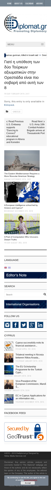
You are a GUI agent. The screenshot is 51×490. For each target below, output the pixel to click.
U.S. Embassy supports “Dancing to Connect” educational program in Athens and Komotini (15, 133)
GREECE (17, 111)
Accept (28, 483)
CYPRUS (9, 335)
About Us (18, 3)
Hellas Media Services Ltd (15, 455)
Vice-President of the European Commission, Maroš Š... (31, 384)
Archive (39, 3)
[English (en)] (5, 267)
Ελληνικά (9, 105)
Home (9, 3)
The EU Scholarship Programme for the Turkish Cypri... (29, 369)
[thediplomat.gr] (25, 31)
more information (30, 480)
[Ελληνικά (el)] (9, 267)
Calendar (29, 3)
